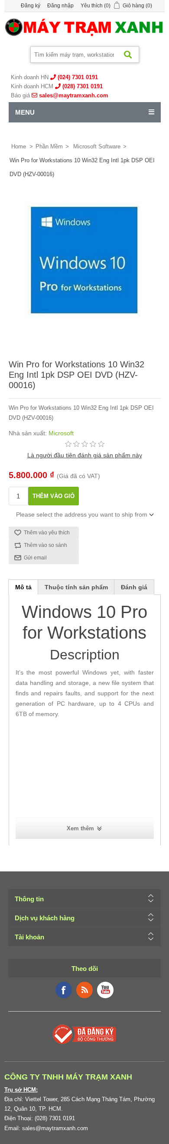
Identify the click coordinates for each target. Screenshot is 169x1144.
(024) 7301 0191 (78, 77)
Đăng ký (30, 6)
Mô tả (23, 587)
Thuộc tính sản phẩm (76, 587)
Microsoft (61, 433)
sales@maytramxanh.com (73, 95)
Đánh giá (134, 587)
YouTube (105, 990)
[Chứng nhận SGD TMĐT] (84, 1033)
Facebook (63, 990)
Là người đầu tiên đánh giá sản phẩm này (84, 455)
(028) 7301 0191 (82, 86)
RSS (84, 990)
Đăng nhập (60, 6)
